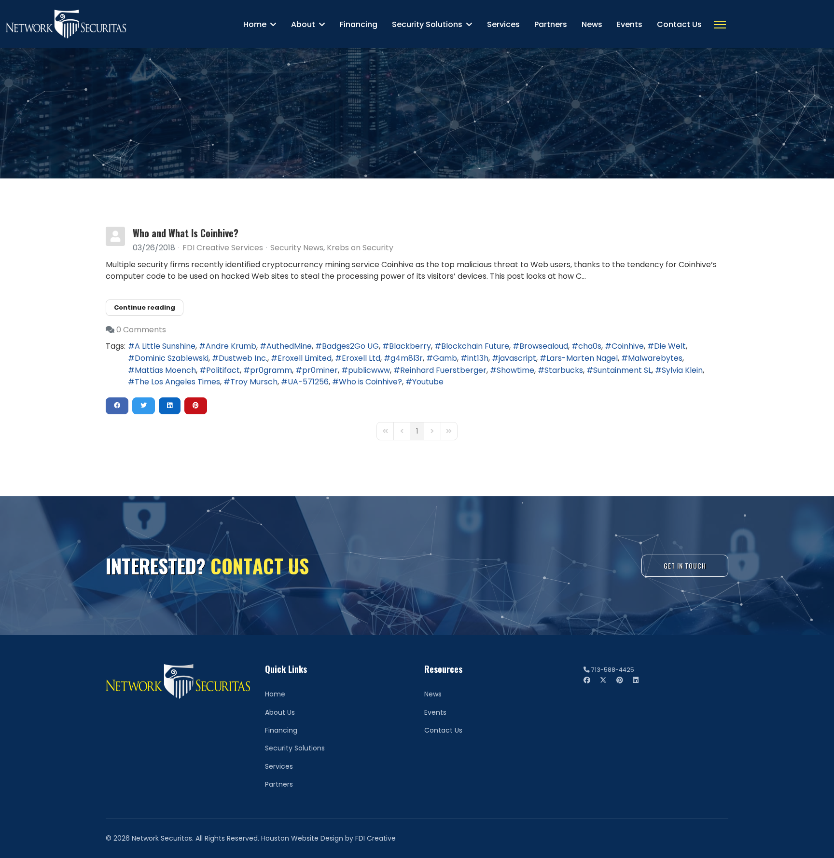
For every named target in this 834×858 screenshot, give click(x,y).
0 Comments (141, 329)
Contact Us (679, 24)
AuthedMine (289, 346)
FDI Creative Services (222, 247)
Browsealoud (543, 346)
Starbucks (563, 370)
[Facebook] (587, 680)
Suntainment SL (622, 370)
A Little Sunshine (165, 346)
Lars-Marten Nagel (582, 358)
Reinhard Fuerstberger (443, 370)
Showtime (515, 370)
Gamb (445, 358)
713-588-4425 (612, 670)
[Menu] (720, 24)
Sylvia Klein (682, 370)
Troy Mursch (254, 381)
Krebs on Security (360, 248)
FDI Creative (375, 838)
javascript (517, 358)
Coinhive (628, 346)
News (592, 24)
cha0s (589, 346)
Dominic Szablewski (171, 358)
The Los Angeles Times (177, 381)
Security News (296, 248)
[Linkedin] (636, 680)
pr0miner (320, 370)
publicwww (369, 370)
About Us (280, 712)
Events (629, 24)
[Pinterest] (619, 680)
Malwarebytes (655, 358)
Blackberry (410, 346)
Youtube (428, 381)
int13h (477, 358)
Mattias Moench (165, 370)
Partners (550, 24)
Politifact (223, 370)
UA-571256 (308, 381)
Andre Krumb (231, 346)
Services (503, 24)
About (303, 24)
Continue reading (144, 307)
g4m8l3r (406, 358)
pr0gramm (271, 370)
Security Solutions (427, 24)
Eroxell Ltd (361, 358)
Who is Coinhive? (370, 381)
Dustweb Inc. (243, 358)
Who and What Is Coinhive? (185, 233)
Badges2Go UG (350, 346)
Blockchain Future (475, 346)
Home (254, 24)
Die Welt (670, 346)
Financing (358, 24)
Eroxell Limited (305, 358)
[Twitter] (603, 680)
